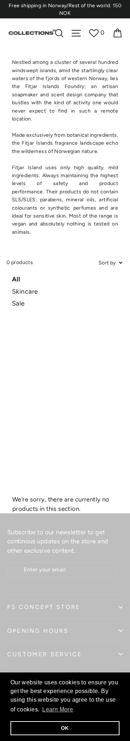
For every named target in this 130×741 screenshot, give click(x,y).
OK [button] (65, 728)
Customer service (44, 654)
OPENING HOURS (38, 630)
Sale (18, 303)
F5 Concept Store (43, 607)
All (16, 279)
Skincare (25, 291)
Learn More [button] (57, 709)
